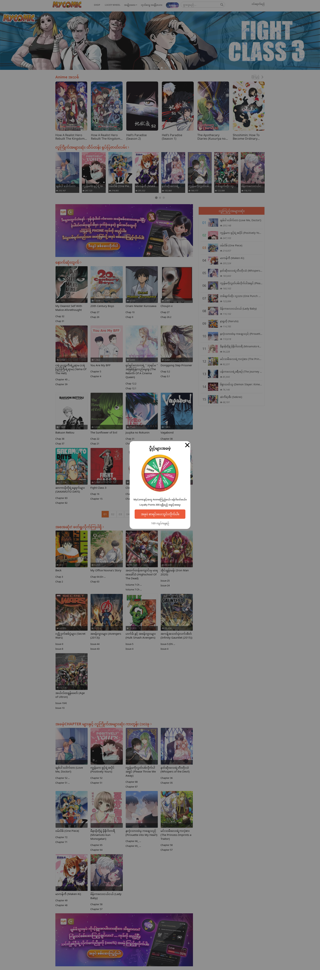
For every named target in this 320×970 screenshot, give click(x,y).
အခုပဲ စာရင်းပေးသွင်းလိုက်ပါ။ (160, 514)
